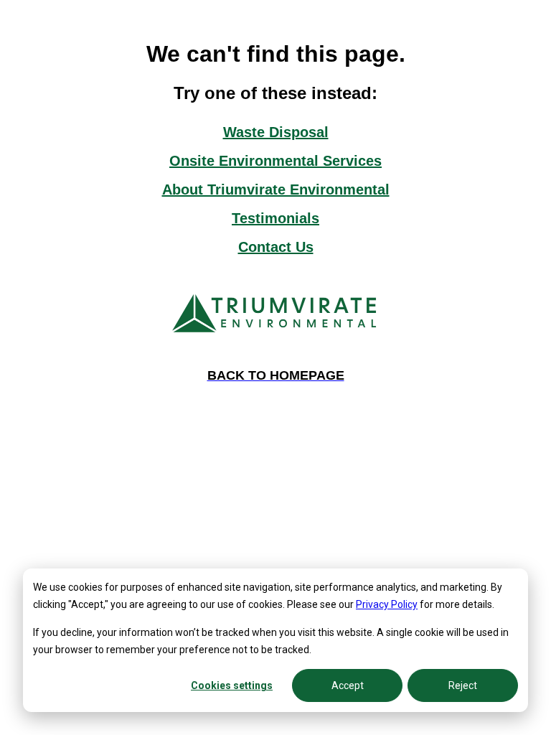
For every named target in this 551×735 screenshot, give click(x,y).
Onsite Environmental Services (275, 161)
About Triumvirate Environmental (276, 189)
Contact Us (276, 247)
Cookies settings (232, 685)
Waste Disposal (276, 132)
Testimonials (275, 218)
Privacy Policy (387, 604)
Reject (462, 685)
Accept (347, 685)
